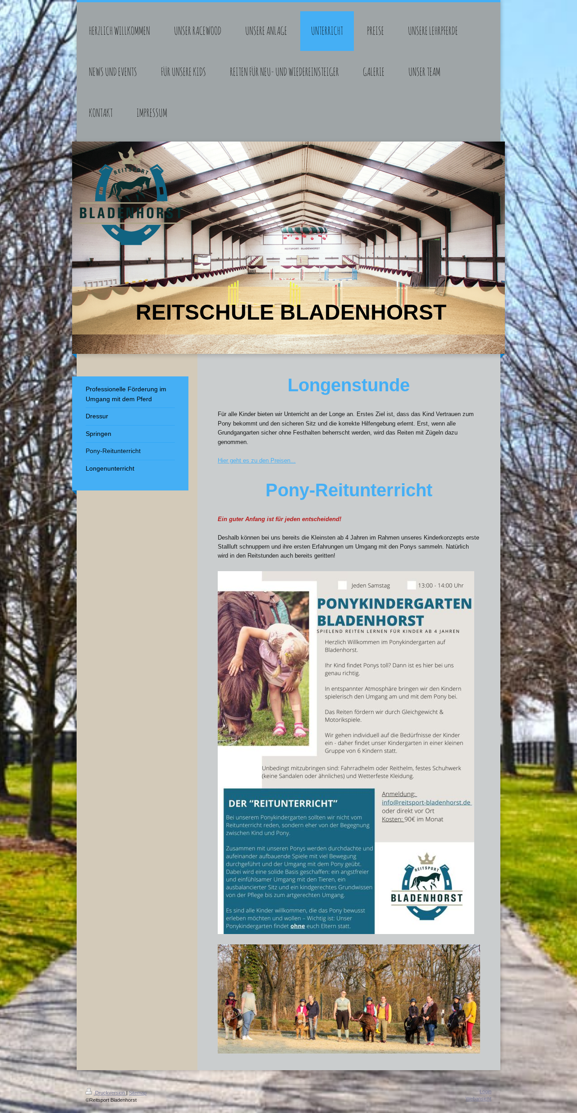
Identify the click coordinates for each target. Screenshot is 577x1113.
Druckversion (110, 1092)
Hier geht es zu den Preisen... (257, 460)
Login (485, 1091)
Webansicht (478, 1098)
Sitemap (138, 1092)
